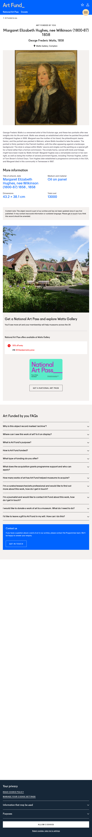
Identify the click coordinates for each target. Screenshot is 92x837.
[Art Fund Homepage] (13, 5)
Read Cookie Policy (13, 792)
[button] (46, 388)
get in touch (72, 213)
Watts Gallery (67, 319)
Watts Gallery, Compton (46, 45)
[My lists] (82, 4)
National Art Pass (11, 12)
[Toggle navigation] (85, 12)
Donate (24, 12)
